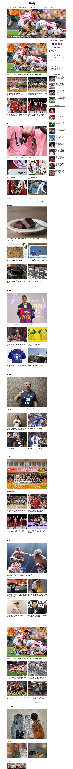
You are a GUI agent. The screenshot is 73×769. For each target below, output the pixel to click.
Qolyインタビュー (60, 66)
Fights (8, 540)
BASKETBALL (59, 68)
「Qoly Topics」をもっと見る (40, 201)
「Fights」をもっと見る (41, 621)
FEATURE (9, 41)
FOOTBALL (10, 290)
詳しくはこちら (51, 51)
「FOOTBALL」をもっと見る (40, 370)
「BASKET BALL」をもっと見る (39, 536)
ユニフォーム (53, 66)
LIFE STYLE (10, 706)
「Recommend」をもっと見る (40, 286)
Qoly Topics (10, 123)
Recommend (10, 205)
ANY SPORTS (10, 625)
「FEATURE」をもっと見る (40, 119)
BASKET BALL (10, 456)
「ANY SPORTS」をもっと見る (40, 702)
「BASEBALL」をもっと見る (40, 452)
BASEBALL (10, 374)
